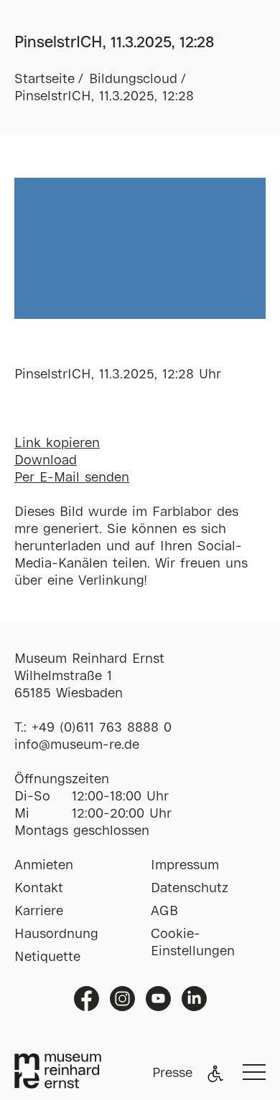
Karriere (38, 911)
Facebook (86, 998)
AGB (164, 911)
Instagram (122, 998)
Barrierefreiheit (215, 1073)
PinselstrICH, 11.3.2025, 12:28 (104, 96)
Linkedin (194, 998)
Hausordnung (56, 934)
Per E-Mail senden (71, 478)
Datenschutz (189, 888)
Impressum (185, 865)
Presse (172, 1073)
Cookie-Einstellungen (193, 943)
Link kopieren (57, 443)
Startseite (44, 79)
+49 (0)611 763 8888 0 (102, 728)
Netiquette (47, 957)
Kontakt (38, 888)
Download (45, 461)
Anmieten (43, 865)
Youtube (158, 998)
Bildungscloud (133, 79)
